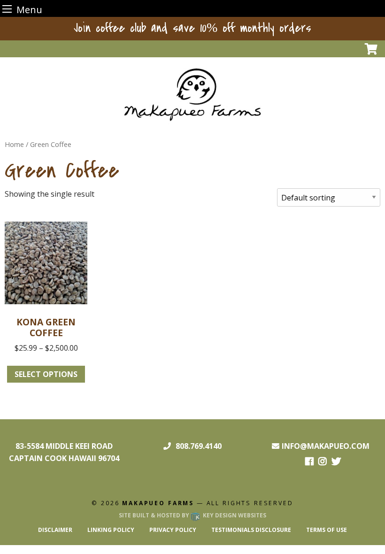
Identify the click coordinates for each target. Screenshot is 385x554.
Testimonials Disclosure (251, 530)
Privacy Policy (172, 530)
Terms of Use (326, 530)
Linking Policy (110, 530)
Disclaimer (55, 530)
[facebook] (309, 462)
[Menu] (7, 9)
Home (14, 144)
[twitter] (336, 462)
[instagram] (322, 462)
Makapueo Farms (158, 503)
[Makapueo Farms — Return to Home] (192, 94)
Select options (46, 374)
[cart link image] (371, 48)
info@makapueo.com (326, 446)
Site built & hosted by (192, 515)
